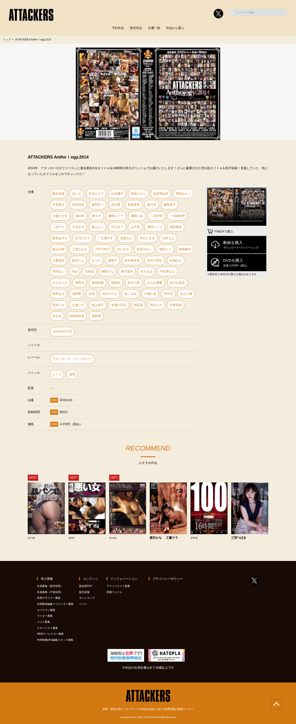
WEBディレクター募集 (50, 633)
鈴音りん (78, 260)
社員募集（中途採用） (50, 592)
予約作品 (118, 28)
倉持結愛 (98, 282)
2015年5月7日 (62, 331)
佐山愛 (115, 204)
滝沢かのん (109, 293)
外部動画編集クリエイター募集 (55, 603)
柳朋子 (112, 260)
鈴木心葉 (134, 282)
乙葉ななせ (79, 249)
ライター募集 (45, 615)
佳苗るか (126, 238)
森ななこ (98, 227)
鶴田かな (107, 271)
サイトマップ (87, 597)
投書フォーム (114, 592)
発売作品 (136, 28)
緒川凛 (151, 204)
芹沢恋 (168, 293)
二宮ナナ (58, 227)
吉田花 (89, 271)
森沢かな (156, 537)
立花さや (78, 227)
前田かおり (138, 193)
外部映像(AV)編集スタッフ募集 (55, 639)
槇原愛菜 (176, 227)
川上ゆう (117, 227)
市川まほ (146, 271)
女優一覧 (154, 28)
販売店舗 (84, 592)
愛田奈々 (98, 204)
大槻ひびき (60, 216)
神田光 (79, 282)
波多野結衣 (160, 193)
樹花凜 (138, 305)
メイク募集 (43, 621)
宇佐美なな (167, 271)
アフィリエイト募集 (118, 586)
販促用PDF (85, 586)
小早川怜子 (102, 249)
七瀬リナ (78, 305)
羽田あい (58, 271)
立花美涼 (58, 204)
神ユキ (96, 216)
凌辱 (72, 374)
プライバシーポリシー (168, 578)
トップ (7, 39)
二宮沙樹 (156, 216)
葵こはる (131, 293)
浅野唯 (76, 293)
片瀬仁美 (150, 293)
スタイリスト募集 (47, 627)
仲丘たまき (147, 238)
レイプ (57, 374)
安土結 (57, 316)
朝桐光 (115, 282)
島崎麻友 (185, 249)
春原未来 (134, 204)
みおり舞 (186, 293)
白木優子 (117, 193)
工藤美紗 (58, 260)
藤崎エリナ (116, 216)
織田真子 (170, 204)
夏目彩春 (58, 193)
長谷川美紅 (154, 260)
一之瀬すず (105, 238)
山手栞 (135, 227)
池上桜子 (98, 305)
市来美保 (176, 305)
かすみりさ (60, 282)
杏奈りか (156, 305)
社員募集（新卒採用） (50, 586)
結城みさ (176, 260)
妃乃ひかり (82, 238)
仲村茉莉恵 (76, 316)
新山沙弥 (58, 249)
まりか (96, 260)
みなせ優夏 (154, 282)
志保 (92, 293)
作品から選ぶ (175, 28)
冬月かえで (96, 193)
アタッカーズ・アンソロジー (72, 358)
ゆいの (76, 193)
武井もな (168, 238)
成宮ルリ (165, 249)
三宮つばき (238, 537)
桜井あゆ (58, 293)
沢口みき (123, 249)
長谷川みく (144, 249)
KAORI (80, 216)
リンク (83, 603)
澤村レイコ (154, 227)
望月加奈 (127, 271)
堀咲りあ (137, 216)
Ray (75, 271)
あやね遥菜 (177, 282)
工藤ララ (172, 537)
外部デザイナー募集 (48, 597)
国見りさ (58, 305)
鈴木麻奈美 (132, 260)
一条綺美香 (177, 216)
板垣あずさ (60, 238)
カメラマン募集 (46, 610)
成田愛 (96, 316)
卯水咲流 (78, 204)
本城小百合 (118, 305)
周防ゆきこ (183, 193)
